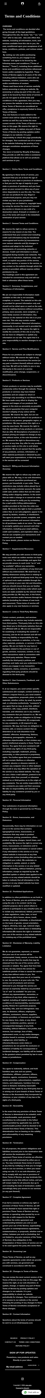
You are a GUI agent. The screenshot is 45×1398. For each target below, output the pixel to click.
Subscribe (32, 1365)
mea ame (28, 1385)
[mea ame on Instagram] (22, 1379)
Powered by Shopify (22, 1388)
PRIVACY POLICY (27, 1338)
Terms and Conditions (29, 1342)
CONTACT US (10, 1342)
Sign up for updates (23, 1352)
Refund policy (23, 1346)
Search (14, 1338)
